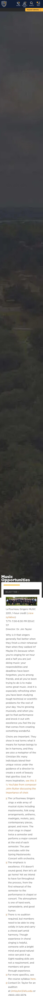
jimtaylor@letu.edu (21, 991)
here (33, 979)
